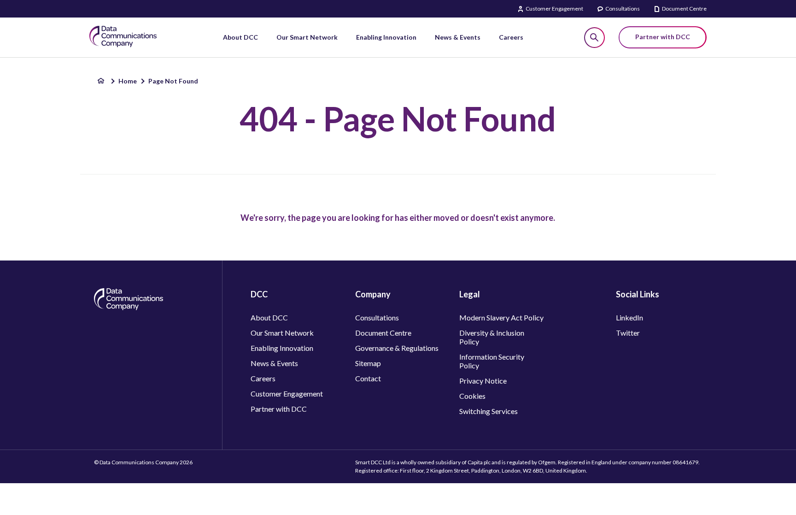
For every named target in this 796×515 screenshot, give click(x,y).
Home (127, 81)
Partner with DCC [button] (662, 37)
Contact (368, 378)
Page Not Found (173, 81)
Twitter (628, 332)
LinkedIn (629, 317)
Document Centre (684, 8)
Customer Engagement (554, 8)
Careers (263, 378)
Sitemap (368, 363)
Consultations (622, 8)
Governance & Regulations (397, 347)
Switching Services (488, 411)
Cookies (472, 395)
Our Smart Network (282, 332)
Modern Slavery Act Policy (501, 317)
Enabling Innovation (282, 347)
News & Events (274, 363)
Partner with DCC (279, 408)
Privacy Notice (483, 380)
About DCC (269, 317)
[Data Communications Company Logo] (128, 307)
